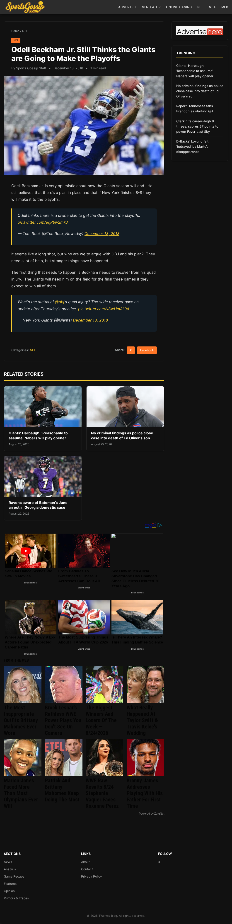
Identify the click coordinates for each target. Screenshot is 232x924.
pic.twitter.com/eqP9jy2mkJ (43, 222)
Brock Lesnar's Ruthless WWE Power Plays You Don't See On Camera (63, 720)
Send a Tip (151, 7)
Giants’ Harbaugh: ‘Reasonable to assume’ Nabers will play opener (38, 435)
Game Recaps (14, 876)
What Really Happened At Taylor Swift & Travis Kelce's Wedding (142, 720)
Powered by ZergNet (151, 813)
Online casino (179, 7)
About (85, 862)
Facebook (147, 350)
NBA (212, 7)
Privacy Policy (91, 876)
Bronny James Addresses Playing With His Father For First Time (145, 793)
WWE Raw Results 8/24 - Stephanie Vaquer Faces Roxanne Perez (102, 793)
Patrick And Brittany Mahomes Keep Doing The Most (62, 790)
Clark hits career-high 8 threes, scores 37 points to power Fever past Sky (197, 126)
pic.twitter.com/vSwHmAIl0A (103, 309)
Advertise (127, 7)
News (8, 862)
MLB (224, 7)
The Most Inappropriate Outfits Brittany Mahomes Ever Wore (21, 720)
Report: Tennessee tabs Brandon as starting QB (194, 108)
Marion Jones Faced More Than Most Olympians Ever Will (21, 793)
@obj (59, 302)
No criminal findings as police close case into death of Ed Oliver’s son (122, 435)
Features (10, 883)
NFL (200, 7)
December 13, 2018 (102, 233)
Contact (87, 869)
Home (15, 31)
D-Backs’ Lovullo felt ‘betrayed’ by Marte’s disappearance (192, 146)
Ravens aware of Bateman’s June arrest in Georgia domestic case (38, 505)
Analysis (10, 869)
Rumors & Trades (16, 898)
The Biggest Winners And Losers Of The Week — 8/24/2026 (101, 720)
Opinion (9, 891)
